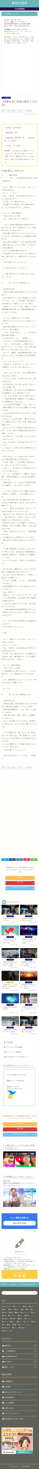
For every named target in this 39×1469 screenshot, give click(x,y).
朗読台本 (20, 1345)
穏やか (27, 1315)
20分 (5, 1309)
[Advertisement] (19, 69)
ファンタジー (12, 1315)
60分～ (17, 1309)
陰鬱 (30, 111)
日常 (5, 1315)
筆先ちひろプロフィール (13, 1392)
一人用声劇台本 (6, 97)
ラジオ (34, 1312)
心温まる (6, 1318)
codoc (34, 1230)
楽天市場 (20, 882)
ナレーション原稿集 (13, 1052)
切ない (19, 1321)
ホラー (16, 111)
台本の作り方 (7, 1327)
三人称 (5, 1312)
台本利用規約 (9, 1397)
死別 (9, 1324)
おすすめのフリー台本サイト (17, 1057)
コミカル (23, 111)
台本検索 (9, 1042)
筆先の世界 (19, 3)
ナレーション (18, 1306)
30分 (11, 1309)
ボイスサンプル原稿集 (14, 1047)
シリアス (27, 1321)
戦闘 (15, 1324)
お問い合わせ (9, 1408)
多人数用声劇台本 (20, 1356)
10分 (5, 111)
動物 (17, 1312)
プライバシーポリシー (12, 1413)
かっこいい (28, 1318)
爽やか (20, 1318)
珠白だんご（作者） (8, 1330)
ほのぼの (14, 1318)
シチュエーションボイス (25, 1324)
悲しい (13, 1321)
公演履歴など (9, 1381)
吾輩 (12, 1312)
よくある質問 (9, 1403)
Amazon (20, 877)
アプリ (15, 1327)
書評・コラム (20, 1367)
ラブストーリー (25, 1312)
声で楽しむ (20, 1361)
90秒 (26, 1306)
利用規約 (27, 31)
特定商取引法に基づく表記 (13, 1419)
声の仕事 (22, 1327)
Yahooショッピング (20, 887)
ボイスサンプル (7, 1306)
